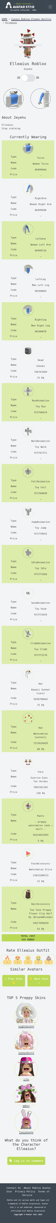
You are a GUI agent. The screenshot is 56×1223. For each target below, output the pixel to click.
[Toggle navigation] (50, 7)
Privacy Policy (25, 1191)
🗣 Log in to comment (26, 1161)
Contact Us (13, 1188)
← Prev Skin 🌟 (13, 980)
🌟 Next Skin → (38, 980)
